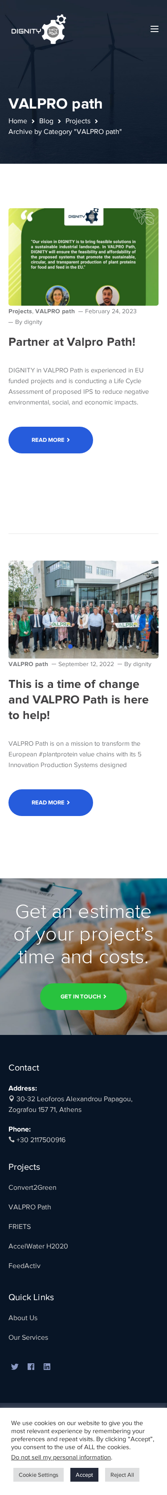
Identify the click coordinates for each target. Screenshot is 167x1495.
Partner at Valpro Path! (71, 341)
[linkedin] (47, 1367)
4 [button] (97, 646)
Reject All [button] (122, 1474)
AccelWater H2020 (38, 1246)
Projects (77, 121)
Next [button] (145, 609)
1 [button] (70, 646)
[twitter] (15, 1367)
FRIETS (19, 1227)
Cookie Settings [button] (38, 1474)
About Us (22, 1318)
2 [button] (79, 646)
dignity (33, 322)
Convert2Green (32, 1188)
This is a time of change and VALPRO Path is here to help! (78, 699)
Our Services (28, 1337)
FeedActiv (24, 1266)
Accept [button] (84, 1474)
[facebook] (31, 1367)
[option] (83, 609)
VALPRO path (55, 311)
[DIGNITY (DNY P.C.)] (39, 28)
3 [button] (88, 646)
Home (17, 121)
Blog (46, 121)
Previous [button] (22, 609)
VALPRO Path (29, 1207)
